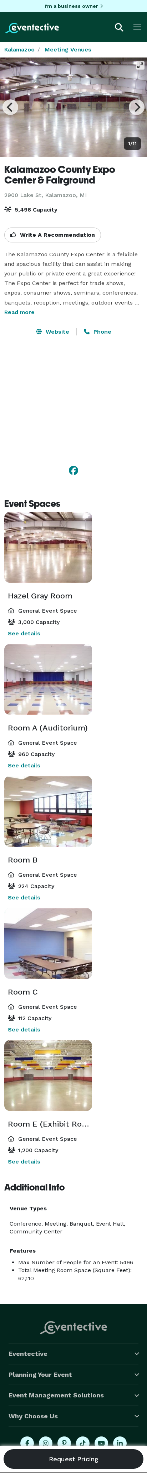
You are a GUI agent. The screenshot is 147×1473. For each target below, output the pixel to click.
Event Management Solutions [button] (56, 1395)
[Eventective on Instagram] (45, 1443)
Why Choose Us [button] (33, 1416)
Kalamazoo (19, 49)
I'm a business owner (71, 6)
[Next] (137, 107)
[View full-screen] (140, 65)
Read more (19, 312)
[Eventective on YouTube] (101, 1443)
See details (24, 633)
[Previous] (10, 107)
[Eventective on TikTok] (83, 1443)
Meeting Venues (68, 49)
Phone (101, 331)
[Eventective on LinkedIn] (120, 1443)
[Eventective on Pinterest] (64, 1443)
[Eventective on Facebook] (27, 1443)
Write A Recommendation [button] (56, 234)
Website (56, 331)
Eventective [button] (28, 1353)
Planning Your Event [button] (40, 1374)
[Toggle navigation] (137, 27)
